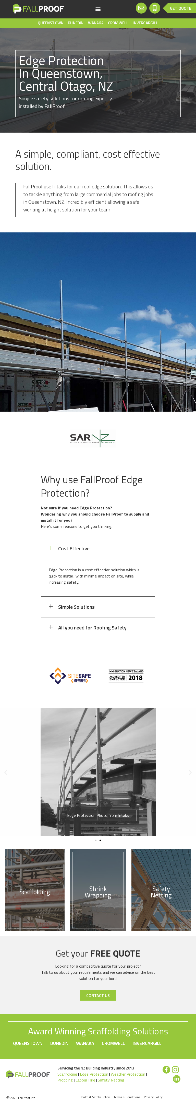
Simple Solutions (76, 607)
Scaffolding (67, 1074)
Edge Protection (94, 1074)
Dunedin (75, 23)
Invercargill (145, 23)
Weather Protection (128, 1074)
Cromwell (118, 23)
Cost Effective (74, 548)
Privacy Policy (153, 1097)
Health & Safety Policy (95, 1097)
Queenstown (51, 23)
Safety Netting (111, 1080)
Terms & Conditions (127, 1097)
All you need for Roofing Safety (92, 627)
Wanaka (96, 23)
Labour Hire (85, 1080)
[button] (98, 9)
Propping (65, 1080)
